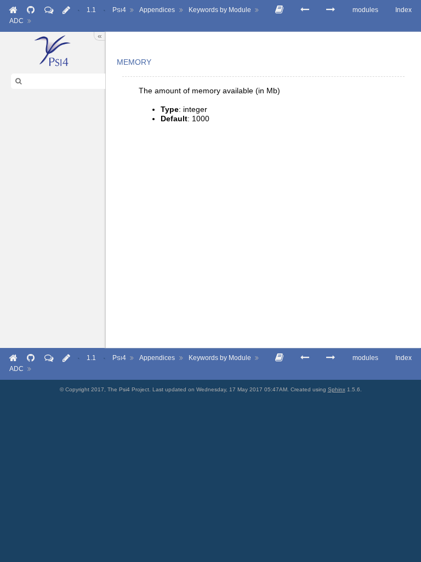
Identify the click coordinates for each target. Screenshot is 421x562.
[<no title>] (330, 9)
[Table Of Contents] (279, 9)
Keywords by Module (220, 10)
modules (365, 10)
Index (403, 10)
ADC (16, 21)
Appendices (157, 10)
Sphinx (336, 389)
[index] (52, 50)
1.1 (91, 10)
